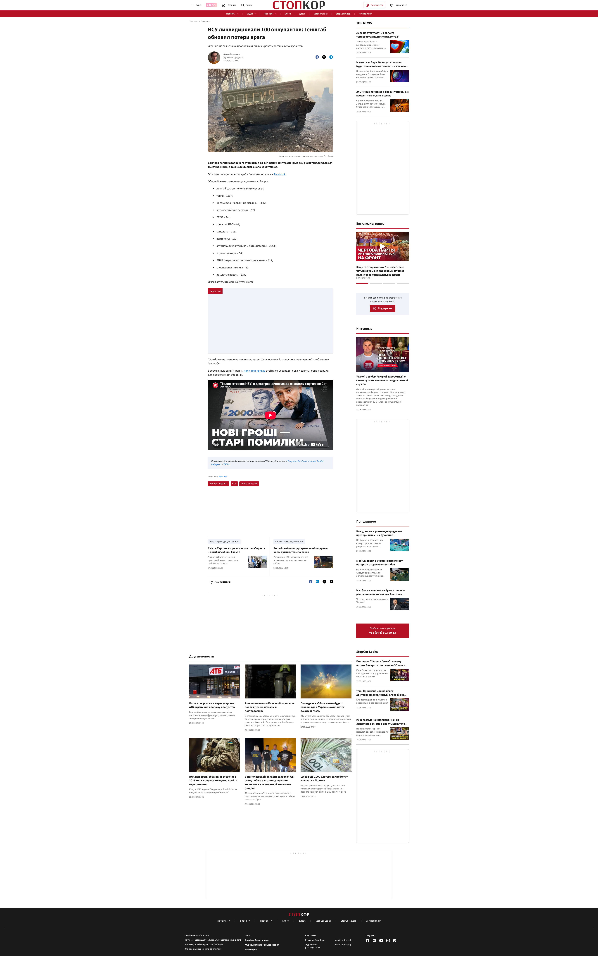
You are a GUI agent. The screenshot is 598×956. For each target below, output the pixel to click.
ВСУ (234, 483)
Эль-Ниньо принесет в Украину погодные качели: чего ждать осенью (382, 94)
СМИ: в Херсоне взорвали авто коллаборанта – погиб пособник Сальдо (236, 550)
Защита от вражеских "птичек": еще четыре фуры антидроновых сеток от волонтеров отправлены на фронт (380, 271)
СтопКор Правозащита (257, 940)
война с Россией (249, 483)
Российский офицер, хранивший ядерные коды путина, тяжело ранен (300, 550)
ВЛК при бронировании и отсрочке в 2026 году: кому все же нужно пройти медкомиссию (213, 780)
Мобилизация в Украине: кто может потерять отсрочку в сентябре (379, 562)
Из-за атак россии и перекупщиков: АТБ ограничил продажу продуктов (212, 705)
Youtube (312, 461)
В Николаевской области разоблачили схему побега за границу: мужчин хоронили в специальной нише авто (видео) (269, 782)
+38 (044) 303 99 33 (382, 633)
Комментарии (222, 582)
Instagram (216, 464)
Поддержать (377, 5)
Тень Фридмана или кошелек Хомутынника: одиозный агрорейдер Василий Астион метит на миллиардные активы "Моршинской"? (382, 696)
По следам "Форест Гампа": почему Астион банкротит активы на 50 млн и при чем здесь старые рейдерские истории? (380, 667)
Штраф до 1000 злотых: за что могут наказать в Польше (324, 778)
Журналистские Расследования (262, 944)
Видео (250, 13)
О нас (248, 935)
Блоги (288, 13)
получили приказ (254, 371)
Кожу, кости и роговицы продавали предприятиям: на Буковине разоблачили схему (379, 535)
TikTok (226, 464)
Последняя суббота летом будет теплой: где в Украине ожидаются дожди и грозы (322, 707)
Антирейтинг (365, 13)
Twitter (320, 461)
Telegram (291, 461)
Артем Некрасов (231, 54)
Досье (302, 13)
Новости (268, 13)
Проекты (230, 13)
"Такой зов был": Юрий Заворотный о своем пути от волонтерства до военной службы (382, 380)
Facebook (279, 174)
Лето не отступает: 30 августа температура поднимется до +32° (377, 35)
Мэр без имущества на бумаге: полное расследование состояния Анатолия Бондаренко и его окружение (380, 594)
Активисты (251, 949)
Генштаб (223, 476)
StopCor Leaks (320, 13)
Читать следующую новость (289, 541)
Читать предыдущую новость (224, 541)
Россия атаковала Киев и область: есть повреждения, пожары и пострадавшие (269, 707)
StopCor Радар (343, 13)
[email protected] (212, 949)
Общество (205, 21)
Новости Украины (218, 483)
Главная (193, 21)
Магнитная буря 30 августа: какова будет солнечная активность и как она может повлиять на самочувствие (381, 66)
